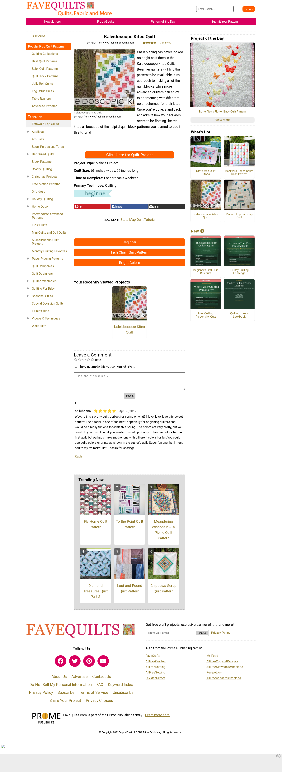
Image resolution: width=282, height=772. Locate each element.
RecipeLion (214, 672)
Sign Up (202, 633)
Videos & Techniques (46, 318)
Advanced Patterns (44, 106)
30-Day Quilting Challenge (239, 272)
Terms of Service (93, 692)
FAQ (99, 684)
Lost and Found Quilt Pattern (129, 588)
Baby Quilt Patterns (45, 69)
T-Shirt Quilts (40, 311)
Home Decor (40, 206)
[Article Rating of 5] (149, 42)
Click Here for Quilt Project (129, 155)
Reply (78, 456)
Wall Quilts (39, 326)
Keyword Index (120, 684)
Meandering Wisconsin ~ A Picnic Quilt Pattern (163, 529)
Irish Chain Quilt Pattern (129, 252)
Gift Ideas (38, 191)
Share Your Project (65, 700)
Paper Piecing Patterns (47, 258)
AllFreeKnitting (155, 667)
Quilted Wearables (44, 281)
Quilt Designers (42, 273)
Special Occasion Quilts (48, 303)
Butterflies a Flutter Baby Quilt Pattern (222, 111)
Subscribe (38, 36)
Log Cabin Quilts (43, 91)
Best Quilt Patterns (44, 61)
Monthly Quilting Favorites (49, 251)
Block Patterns (42, 161)
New (195, 231)
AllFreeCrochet (156, 661)
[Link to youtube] (103, 661)
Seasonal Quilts (42, 296)
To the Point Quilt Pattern (129, 524)
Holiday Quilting (42, 199)
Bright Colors (129, 262)
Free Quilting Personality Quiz (206, 315)
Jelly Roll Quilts (42, 83)
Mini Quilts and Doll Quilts (49, 232)
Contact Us (101, 676)
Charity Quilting (42, 169)
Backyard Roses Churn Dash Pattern (239, 173)
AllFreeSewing (155, 672)
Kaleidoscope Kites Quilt (129, 329)
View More (222, 120)
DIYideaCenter (155, 678)
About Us (59, 676)
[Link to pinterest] (89, 661)
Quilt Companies (43, 266)
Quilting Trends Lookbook (239, 315)
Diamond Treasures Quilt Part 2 (95, 591)
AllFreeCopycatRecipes (222, 661)
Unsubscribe (123, 692)
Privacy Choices (99, 700)
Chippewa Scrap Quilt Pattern (163, 588)
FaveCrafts (153, 656)
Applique (38, 132)
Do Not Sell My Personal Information (60, 684)
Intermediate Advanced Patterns (47, 215)
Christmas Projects (45, 176)
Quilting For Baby (43, 288)
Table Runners (41, 98)
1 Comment (164, 42)
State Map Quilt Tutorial (137, 220)
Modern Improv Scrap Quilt (239, 216)
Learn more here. (157, 715)
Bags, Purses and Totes (48, 147)
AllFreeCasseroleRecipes (223, 678)
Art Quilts (38, 139)
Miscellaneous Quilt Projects (45, 242)
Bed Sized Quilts (43, 154)
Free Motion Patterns (46, 184)
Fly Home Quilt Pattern (95, 524)
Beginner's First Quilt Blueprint (205, 272)
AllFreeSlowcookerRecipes (224, 667)
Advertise (79, 676)
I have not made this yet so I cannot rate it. (106, 366)
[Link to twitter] (75, 661)
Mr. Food (212, 656)
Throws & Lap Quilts (45, 124)
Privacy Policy (41, 692)
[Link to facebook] (60, 661)
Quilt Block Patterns (45, 76)
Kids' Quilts (39, 225)
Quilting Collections (45, 54)
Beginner (129, 242)
